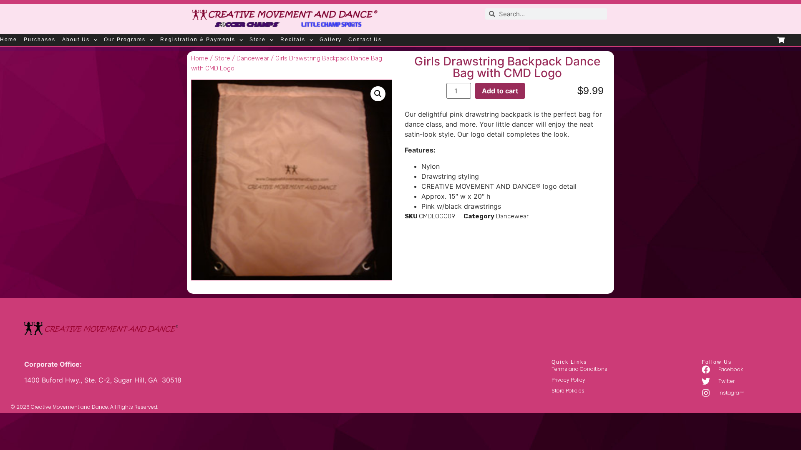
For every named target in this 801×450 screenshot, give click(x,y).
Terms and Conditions (579, 368)
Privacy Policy (568, 379)
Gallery (331, 39)
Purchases (39, 39)
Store (257, 39)
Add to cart (500, 91)
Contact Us (365, 39)
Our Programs (125, 39)
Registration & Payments (197, 39)
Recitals (292, 39)
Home (8, 39)
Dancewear (253, 58)
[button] (377, 93)
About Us (76, 39)
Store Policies (568, 390)
